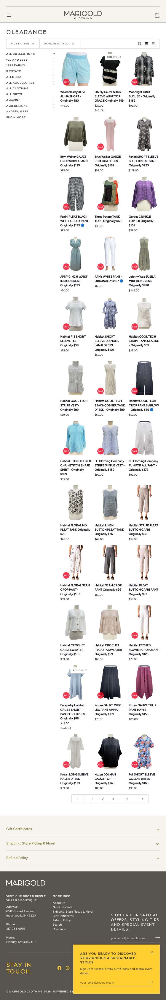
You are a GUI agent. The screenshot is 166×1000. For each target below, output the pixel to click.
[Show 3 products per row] (146, 43)
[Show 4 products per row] (155, 43)
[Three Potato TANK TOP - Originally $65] (110, 194)
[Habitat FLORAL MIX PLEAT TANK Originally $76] (75, 502)
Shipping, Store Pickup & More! (30, 843)
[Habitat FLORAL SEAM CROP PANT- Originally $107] (75, 562)
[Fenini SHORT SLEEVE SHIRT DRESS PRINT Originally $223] (144, 134)
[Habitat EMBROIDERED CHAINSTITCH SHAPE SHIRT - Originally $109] (75, 438)
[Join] (149, 982)
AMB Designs (17, 105)
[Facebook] (59, 968)
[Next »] (143, 798)
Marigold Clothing (26, 991)
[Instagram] (68, 968)
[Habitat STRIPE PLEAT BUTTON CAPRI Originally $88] (144, 502)
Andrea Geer (17, 111)
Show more (16, 117)
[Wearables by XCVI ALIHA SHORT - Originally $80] (75, 69)
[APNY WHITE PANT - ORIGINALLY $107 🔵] (110, 254)
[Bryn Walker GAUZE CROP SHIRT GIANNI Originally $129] (75, 134)
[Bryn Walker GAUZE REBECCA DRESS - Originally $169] (110, 134)
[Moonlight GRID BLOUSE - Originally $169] (144, 69)
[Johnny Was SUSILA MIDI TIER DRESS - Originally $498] (144, 254)
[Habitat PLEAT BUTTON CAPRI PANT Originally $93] (144, 562)
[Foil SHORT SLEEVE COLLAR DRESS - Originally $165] (144, 751)
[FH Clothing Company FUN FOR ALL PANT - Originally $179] (144, 438)
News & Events (62, 907)
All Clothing (17, 88)
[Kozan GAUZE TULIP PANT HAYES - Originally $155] (144, 682)
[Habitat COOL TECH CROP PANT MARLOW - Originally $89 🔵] (144, 378)
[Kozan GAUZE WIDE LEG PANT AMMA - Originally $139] (110, 682)
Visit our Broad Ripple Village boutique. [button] (26, 898)
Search (57, 924)
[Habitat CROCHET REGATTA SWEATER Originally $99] (110, 622)
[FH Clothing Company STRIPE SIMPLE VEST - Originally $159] (110, 438)
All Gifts (14, 94)
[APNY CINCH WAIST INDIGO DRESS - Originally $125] (75, 254)
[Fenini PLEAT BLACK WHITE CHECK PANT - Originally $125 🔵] (75, 194)
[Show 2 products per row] (139, 43)
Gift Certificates (19, 829)
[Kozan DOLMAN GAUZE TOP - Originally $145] (110, 751)
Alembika (14, 77)
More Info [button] (61, 896)
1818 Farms (15, 65)
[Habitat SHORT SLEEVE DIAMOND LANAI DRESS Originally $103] (110, 314)
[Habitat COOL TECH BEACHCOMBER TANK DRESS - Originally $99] (110, 378)
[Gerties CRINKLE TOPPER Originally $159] (144, 194)
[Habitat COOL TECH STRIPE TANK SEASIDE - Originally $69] (144, 314)
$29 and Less (17, 59)
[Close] (154, 952)
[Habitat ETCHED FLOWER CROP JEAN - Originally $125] (144, 622)
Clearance (59, 929)
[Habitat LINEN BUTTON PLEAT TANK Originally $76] (110, 502)
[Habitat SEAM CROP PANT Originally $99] (110, 562)
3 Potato (13, 71)
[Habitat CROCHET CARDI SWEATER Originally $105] (75, 622)
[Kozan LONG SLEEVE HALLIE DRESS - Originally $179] (75, 751)
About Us (59, 902)
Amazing (13, 100)
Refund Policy (17, 858)
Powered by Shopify (70, 991)
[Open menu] (12, 15)
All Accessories (20, 82)
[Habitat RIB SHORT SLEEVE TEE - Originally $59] (75, 314)
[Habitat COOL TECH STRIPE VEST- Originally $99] (75, 378)
